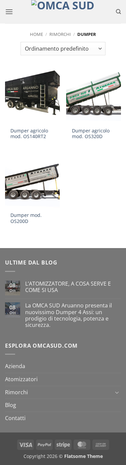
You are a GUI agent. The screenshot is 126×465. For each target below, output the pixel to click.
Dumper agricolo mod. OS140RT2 (29, 133)
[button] (9, 11)
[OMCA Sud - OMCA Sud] (63, 11)
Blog (10, 405)
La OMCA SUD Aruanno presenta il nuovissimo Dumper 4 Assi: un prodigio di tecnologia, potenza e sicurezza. (68, 315)
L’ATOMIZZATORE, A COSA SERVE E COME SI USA (68, 287)
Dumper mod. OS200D (26, 218)
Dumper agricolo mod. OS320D (91, 133)
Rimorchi (60, 34)
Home (36, 34)
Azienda (15, 366)
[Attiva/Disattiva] (117, 392)
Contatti (15, 418)
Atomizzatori (21, 379)
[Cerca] (118, 11)
